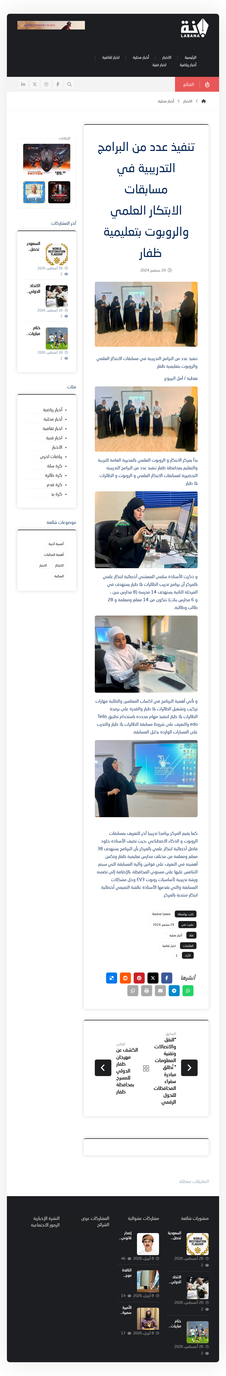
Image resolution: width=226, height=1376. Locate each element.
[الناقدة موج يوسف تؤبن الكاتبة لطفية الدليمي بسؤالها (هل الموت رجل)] (148, 1281)
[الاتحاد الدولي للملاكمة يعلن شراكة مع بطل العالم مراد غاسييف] (57, 296)
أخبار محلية (176, 935)
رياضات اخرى (51, 456)
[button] (58, 84)
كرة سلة (54, 465)
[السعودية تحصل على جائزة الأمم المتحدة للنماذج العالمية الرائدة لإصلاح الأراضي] (57, 254)
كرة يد (56, 493)
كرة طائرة (53, 475)
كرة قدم (54, 484)
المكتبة (59, 576)
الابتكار (59, 565)
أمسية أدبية (56, 544)
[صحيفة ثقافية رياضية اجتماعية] (195, 27)
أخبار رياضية (52, 409)
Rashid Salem (161, 914)
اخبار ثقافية (169, 945)
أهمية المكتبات (54, 554)
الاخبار (57, 446)
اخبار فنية (54, 437)
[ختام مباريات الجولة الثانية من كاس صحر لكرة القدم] (57, 338)
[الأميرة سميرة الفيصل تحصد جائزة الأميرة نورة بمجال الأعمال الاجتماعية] (148, 1319)
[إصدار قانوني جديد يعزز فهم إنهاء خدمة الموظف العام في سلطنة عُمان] (148, 1244)
